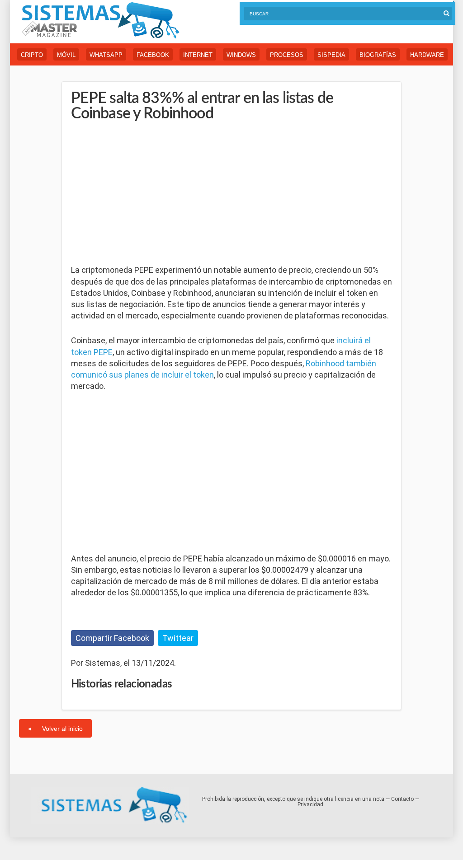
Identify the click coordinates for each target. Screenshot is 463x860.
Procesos (286, 54)
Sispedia (331, 54)
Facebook (153, 54)
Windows (241, 54)
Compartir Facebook (112, 638)
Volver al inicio (62, 728)
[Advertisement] (139, 193)
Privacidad (310, 804)
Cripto (32, 54)
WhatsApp (106, 54)
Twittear (178, 638)
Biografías (377, 54)
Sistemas (100, 20)
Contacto (402, 799)
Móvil (66, 54)
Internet (198, 54)
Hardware (427, 54)
